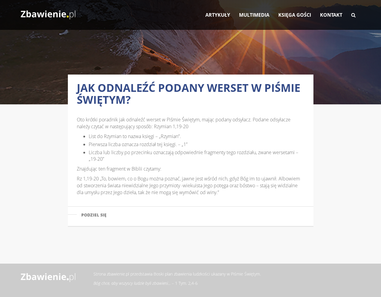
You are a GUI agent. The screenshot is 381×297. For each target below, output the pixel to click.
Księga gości (294, 15)
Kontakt (331, 15)
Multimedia (254, 15)
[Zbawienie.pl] (48, 11)
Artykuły (217, 15)
